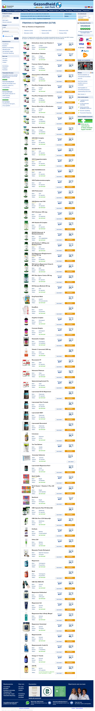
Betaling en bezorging (8, 47)
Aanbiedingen (68, 13)
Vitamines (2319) (28, 30)
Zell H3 (34, 665)
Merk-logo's (5, 20)
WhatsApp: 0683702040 (37, 701)
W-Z (45, 13)
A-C (27, 13)
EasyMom (35, 307)
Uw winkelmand (82, 14)
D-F (30, 13)
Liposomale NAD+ (37, 412)
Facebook (4, 69)
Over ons (4, 56)
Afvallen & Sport (54, 10)
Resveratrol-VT (36, 360)
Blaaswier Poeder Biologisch (41, 550)
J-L (35, 13)
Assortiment (5, 44)
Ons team (4, 58)
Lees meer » (59, 49)
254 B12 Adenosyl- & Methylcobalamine (38, 233)
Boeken (66, 16)
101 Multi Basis (36, 148)
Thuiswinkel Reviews (7, 73)
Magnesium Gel (37, 603)
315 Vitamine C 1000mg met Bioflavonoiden (40, 243)
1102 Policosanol (37, 191)
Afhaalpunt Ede (6, 49)
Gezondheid (33, 10)
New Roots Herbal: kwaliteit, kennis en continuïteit (82, 83)
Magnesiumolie (36, 634)
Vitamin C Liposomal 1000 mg (41, 349)
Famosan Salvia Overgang (40, 64)
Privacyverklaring (79, 708)
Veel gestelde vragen (7, 51)
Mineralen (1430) (28, 33)
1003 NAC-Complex (38, 138)
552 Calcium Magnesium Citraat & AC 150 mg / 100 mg (42, 264)
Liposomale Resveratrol (39, 423)
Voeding (25, 10)
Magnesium (35, 560)
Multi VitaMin (36, 476)
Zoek (16, 18)
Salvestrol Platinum (38, 370)
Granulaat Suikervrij (38, 455)
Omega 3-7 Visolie (37, 656)
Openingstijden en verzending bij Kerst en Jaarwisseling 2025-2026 (84, 89)
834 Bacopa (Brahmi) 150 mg (41, 286)
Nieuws (80, 72)
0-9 (48, 13)
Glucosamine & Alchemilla (40, 74)
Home (34, 18)
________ (5, 64)
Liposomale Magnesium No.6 (41, 465)
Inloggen (4, 25)
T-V (43, 13)
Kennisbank (5, 66)
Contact (4, 62)
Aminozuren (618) (63, 30)
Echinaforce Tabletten (39, 53)
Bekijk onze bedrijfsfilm (84, 60)
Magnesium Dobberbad (39, 592)
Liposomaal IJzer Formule (40, 402)
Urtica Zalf (35, 539)
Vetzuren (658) (45, 33)
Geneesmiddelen (43, 10)
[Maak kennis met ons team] (79, 692)
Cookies (73, 708)
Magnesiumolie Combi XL (40, 645)
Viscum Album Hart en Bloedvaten (42, 106)
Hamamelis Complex (38, 339)
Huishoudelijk (77, 10)
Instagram (4, 68)
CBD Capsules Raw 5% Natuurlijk (42, 508)
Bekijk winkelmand (83, 19)
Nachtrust (35, 497)
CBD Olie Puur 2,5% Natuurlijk (41, 518)
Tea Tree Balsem (37, 444)
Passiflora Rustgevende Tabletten (42, 95)
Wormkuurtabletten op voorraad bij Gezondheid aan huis (84, 76)
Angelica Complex (37, 317)
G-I (32, 13)
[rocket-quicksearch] (8, 18)
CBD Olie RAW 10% (38, 582)
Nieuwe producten (7, 22)
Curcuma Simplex (37, 328)
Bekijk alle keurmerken (35, 698)
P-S (40, 13)
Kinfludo (34, 529)
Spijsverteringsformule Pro (40, 381)
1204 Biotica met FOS (38, 201)
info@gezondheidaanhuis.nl (61, 703)
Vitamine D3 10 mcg (38, 117)
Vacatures (4, 60)
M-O (38, 13)
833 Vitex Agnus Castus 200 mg (42, 275)
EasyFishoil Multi (37, 296)
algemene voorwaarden (24, 708)
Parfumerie (86, 10)
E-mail (4, 27)
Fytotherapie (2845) (46, 30)
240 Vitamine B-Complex (39, 222)
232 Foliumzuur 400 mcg (39, 212)
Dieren (62, 10)
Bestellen (4, 45)
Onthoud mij (8, 36)
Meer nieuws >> (82, 94)
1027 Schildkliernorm (38, 169)
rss (92, 72)
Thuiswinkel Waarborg (8, 53)
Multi (33, 571)
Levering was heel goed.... (9, 103)
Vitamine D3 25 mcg (38, 127)
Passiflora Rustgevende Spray (41, 85)
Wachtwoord (5, 31)
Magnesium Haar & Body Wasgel (42, 613)
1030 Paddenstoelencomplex (41, 180)
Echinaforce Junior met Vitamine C (43, 43)
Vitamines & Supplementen (14, 10)
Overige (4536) (63, 33)
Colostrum (35, 434)
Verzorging (68, 10)
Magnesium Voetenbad (39, 624)
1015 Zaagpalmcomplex (39, 159)
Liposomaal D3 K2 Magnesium (41, 391)
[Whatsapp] (27, 704)
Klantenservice (6, 41)
